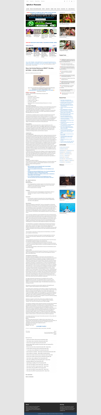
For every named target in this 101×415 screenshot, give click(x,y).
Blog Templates (55, 413)
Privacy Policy (37, 1)
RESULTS (61, 160)
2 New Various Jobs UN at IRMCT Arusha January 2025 (36, 367)
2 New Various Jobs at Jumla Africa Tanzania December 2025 (37, 341)
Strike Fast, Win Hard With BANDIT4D (66, 142)
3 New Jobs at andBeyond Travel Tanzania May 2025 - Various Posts (38, 359)
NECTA (66, 157)
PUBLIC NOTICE (68, 158)
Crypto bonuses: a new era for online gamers (66, 132)
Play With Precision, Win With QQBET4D (67, 141)
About (27, 1)
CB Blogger (61, 413)
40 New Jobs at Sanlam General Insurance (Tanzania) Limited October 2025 (39, 354)
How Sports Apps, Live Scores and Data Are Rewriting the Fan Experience (66, 102)
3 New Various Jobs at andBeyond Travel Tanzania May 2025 (36, 358)
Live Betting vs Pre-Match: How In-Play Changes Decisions (68, 79)
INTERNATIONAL (69, 150)
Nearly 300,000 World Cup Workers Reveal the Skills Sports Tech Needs (66, 110)
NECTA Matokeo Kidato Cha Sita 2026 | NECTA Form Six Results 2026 (67, 114)
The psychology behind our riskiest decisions (66, 139)
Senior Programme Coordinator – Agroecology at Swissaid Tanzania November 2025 (40, 351)
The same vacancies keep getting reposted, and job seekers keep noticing (67, 130)
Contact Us (31, 1)
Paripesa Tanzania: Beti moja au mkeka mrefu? (66, 108)
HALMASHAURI (62, 150)
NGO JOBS (41, 64)
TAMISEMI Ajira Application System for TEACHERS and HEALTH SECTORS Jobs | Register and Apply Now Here (67, 60)
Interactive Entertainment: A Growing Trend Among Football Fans (68, 76)
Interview (67, 152)
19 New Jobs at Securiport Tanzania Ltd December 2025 (36, 342)
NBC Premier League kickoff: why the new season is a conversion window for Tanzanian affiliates (67, 67)
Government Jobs (63, 148)
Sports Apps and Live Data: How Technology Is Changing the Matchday (67, 64)
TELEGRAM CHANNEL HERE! (50, 42)
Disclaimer (43, 1)
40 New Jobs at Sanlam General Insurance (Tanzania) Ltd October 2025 (38, 356)
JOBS (60, 153)
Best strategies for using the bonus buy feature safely (67, 134)
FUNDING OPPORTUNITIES (64, 147)
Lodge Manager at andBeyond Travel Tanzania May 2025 (36, 362)
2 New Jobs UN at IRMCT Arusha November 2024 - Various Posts (37, 370)
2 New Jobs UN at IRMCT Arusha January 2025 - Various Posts (37, 364)
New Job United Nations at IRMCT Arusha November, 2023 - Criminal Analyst (50, 333)
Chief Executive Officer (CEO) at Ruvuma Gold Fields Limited (37, 339)
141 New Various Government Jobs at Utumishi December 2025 (37, 348)
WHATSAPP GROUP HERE (37, 42)
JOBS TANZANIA (66, 153)
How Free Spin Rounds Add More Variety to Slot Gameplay (67, 90)
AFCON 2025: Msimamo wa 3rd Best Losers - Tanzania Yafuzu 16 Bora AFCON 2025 (66, 86)
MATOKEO (61, 157)
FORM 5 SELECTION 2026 (50, 12)
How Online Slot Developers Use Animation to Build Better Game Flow (66, 116)
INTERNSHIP (61, 152)
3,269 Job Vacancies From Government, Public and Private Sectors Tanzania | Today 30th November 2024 (67, 82)
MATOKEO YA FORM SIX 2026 (37, 12)
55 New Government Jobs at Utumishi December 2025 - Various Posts (38, 346)
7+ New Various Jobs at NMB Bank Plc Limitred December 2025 (37, 350)
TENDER (66, 160)
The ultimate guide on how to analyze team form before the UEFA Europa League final (66, 137)
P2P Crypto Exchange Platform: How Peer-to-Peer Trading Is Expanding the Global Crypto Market (66, 127)
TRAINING (70, 160)
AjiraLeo (45, 413)
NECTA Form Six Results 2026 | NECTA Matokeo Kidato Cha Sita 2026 (66, 112)
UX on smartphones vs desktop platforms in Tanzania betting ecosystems (65, 72)
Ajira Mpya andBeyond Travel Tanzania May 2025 (34, 361)
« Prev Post (28, 332)
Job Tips (61, 155)
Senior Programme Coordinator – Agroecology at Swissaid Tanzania (38, 353)
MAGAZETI (66, 155)
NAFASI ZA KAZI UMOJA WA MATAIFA (32, 64)
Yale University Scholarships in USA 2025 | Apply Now (68, 93)
